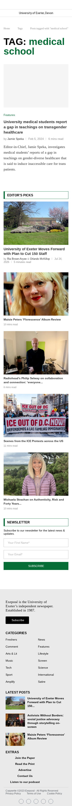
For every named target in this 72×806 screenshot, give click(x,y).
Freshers (11, 639)
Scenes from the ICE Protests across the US (33, 441)
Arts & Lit (11, 653)
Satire (41, 681)
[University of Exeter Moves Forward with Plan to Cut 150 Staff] (36, 223)
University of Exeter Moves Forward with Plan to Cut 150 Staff (34, 251)
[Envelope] (36, 801)
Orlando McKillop (40, 258)
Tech (9, 667)
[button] (65, 4)
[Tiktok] (50, 801)
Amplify (10, 681)
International (46, 674)
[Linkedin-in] (28, 801)
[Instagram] (21, 801)
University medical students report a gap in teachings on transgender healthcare (35, 127)
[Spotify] (43, 801)
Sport (9, 674)
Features (43, 646)
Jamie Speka (15, 138)
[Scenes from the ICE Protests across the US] (36, 415)
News (41, 639)
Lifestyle (43, 653)
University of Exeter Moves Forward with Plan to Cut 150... (45, 702)
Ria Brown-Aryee (17, 258)
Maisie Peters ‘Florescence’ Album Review (32, 319)
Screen (42, 660)
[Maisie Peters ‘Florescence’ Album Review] (36, 294)
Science (43, 667)
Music (9, 660)
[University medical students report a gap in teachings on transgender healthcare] (36, 85)
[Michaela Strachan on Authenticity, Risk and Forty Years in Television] (36, 474)
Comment (12, 646)
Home (7, 28)
